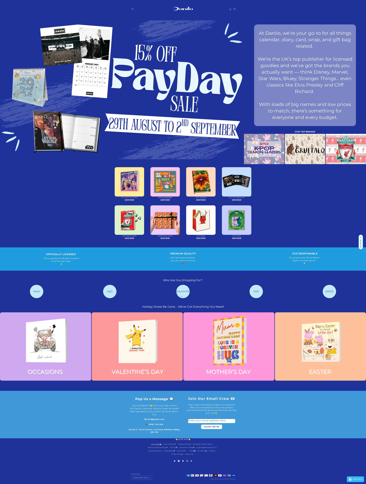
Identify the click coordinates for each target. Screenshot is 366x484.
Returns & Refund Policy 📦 (158, 447)
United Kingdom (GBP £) (140, 477)
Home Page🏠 (156, 444)
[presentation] (241, 149)
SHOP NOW (129, 200)
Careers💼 (212, 451)
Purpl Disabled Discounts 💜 (207, 447)
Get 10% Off (361, 243)
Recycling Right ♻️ (155, 451)
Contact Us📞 (190, 454)
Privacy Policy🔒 (177, 454)
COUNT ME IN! (211, 427)
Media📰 (192, 451)
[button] (133, 9)
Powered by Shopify (230, 479)
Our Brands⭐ (202, 451)
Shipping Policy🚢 (184, 444)
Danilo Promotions (219, 479)
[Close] (361, 237)
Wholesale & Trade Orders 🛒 (203, 444)
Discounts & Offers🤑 (187, 447)
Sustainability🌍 (169, 451)
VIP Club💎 (173, 447)
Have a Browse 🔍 (169, 444)
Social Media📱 (182, 451)
